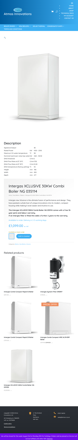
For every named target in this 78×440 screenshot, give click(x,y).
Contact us (69, 18)
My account (69, 16)
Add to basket (24, 236)
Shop (71, 11)
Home (71, 6)
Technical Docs (67, 13)
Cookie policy (8, 423)
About (71, 8)
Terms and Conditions (13, 29)
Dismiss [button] (50, 439)
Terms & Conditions (9, 427)
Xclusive (28, 244)
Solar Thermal (39, 26)
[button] (5, 38)
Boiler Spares (9, 26)
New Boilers (24, 26)
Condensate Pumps (54, 26)
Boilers (22, 195)
